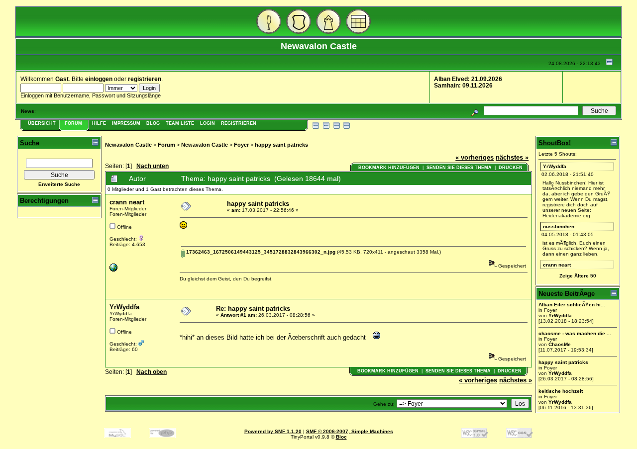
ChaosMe (559, 344)
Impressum (126, 123)
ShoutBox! (554, 143)
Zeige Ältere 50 (577, 275)
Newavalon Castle (128, 145)
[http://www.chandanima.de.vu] (113, 269)
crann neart (126, 202)
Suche (29, 143)
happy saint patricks (281, 145)
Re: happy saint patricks (253, 308)
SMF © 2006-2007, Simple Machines (349, 431)
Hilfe (99, 123)
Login (207, 123)
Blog (153, 123)
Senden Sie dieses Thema (459, 167)
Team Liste (180, 123)
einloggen (98, 79)
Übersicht (42, 123)
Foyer (241, 145)
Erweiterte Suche (59, 184)
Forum (73, 123)
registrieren (144, 79)
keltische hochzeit (560, 391)
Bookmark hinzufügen (389, 167)
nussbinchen (558, 226)
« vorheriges (474, 157)
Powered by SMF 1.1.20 (273, 431)
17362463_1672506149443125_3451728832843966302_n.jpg (260, 252)
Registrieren (238, 123)
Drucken (511, 167)
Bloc (341, 437)
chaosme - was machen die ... (574, 333)
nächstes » (512, 157)
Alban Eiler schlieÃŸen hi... (571, 304)
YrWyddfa (124, 307)
